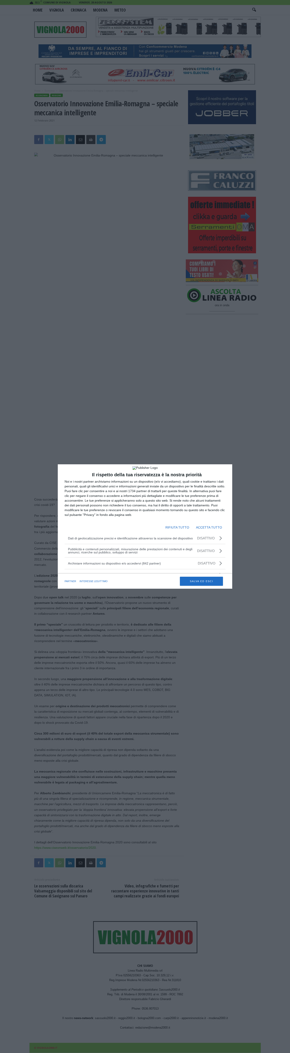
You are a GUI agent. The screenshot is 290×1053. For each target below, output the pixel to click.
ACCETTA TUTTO (209, 527)
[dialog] (145, 526)
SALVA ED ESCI (201, 581)
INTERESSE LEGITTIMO (94, 581)
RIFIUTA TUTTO (177, 527)
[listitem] (145, 563)
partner (70, 581)
